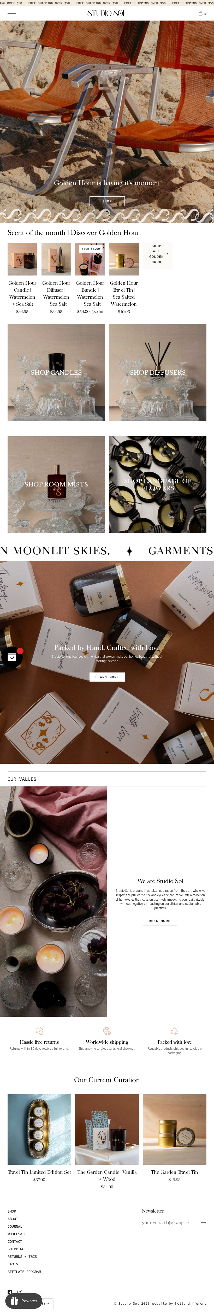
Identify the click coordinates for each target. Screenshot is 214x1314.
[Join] (199, 1222)
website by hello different (179, 1303)
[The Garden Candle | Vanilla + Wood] (107, 1129)
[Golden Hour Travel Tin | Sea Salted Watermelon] (124, 259)
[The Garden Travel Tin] (174, 1129)
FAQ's (13, 1264)
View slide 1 (107, 211)
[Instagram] (19, 1292)
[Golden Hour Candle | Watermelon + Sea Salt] (22, 259)
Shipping (16, 1249)
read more (159, 921)
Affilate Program (24, 1271)
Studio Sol (128, 1303)
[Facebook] (10, 1292)
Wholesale (17, 1234)
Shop (12, 1211)
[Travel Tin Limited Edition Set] (39, 1129)
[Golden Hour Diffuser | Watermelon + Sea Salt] (56, 259)
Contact (15, 1241)
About (13, 1218)
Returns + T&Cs (22, 1256)
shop (107, 201)
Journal (15, 1226)
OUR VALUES (22, 779)
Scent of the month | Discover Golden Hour (73, 232)
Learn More (107, 677)
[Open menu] (15, 13)
